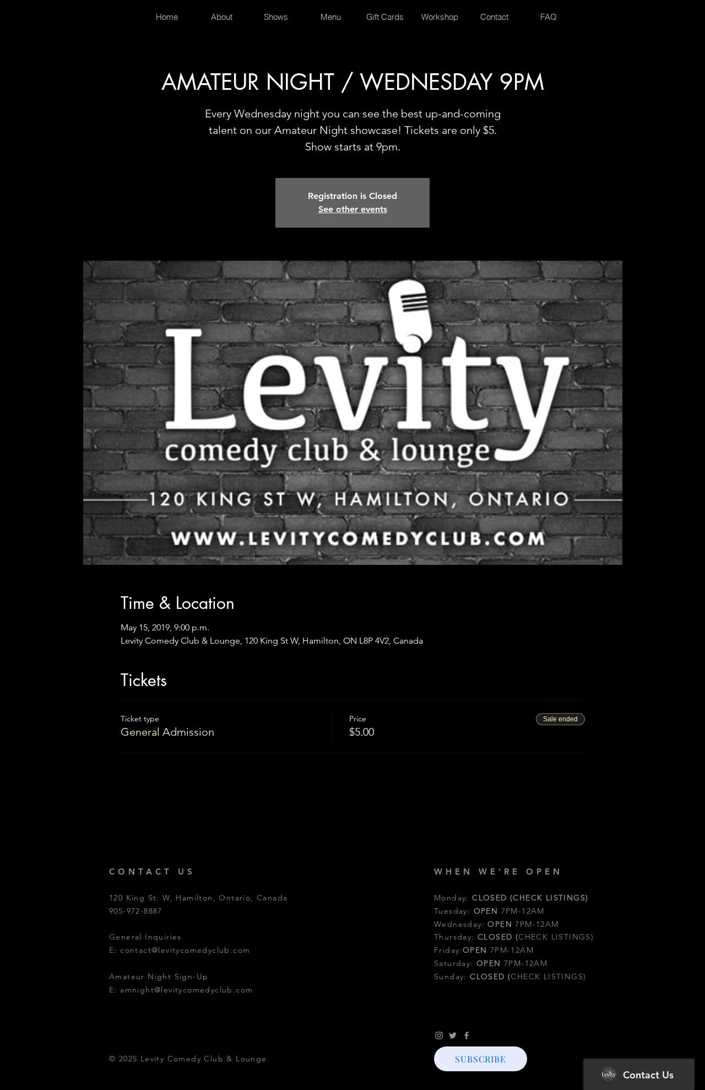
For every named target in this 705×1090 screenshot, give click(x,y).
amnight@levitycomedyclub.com (186, 990)
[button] (480, 1058)
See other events (352, 209)
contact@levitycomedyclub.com (185, 950)
